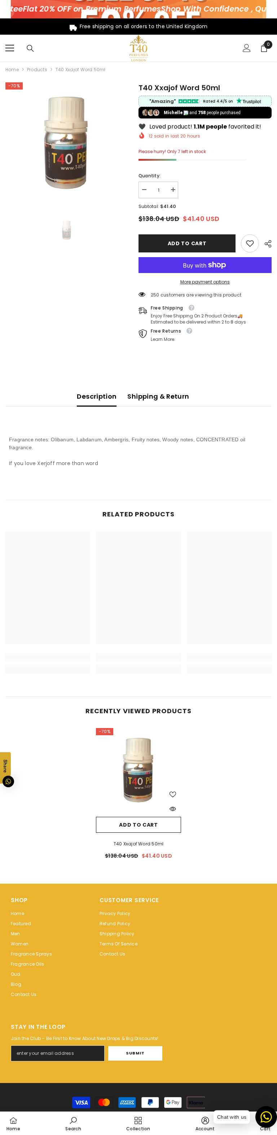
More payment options (205, 282)
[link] (250, 243)
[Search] (30, 48)
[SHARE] (265, 243)
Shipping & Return (158, 396)
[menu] (9, 48)
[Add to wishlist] (172, 794)
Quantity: (149, 176)
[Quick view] (172, 808)
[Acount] (247, 48)
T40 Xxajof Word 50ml (139, 844)
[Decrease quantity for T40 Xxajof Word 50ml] (143, 190)
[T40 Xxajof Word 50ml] (138, 770)
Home (12, 69)
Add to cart (187, 243)
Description (96, 396)
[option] (66, 143)
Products (37, 69)
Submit (135, 1053)
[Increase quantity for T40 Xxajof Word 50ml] (172, 190)
